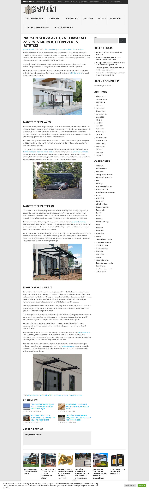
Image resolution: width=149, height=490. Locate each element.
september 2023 (101, 114)
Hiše (69, 49)
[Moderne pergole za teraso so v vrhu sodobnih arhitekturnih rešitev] (48, 460)
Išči (95, 37)
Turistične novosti (63, 28)
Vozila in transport (102, 260)
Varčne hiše (100, 254)
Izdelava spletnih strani (104, 186)
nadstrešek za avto (75, 73)
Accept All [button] (142, 485)
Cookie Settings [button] (130, 485)
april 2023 (99, 126)
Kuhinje (98, 195)
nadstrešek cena (32, 395)
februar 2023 (100, 132)
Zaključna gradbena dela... (113, 2)
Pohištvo (99, 216)
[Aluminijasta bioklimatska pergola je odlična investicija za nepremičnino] (100, 460)
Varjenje (98, 257)
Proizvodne (115, 19)
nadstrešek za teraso (79, 222)
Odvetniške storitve (102, 207)
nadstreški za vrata (68, 346)
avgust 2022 (100, 146)
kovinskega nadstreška (80, 152)
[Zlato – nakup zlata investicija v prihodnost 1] (117, 460)
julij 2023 (99, 120)
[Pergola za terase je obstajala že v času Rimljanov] (31, 460)
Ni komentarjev (78, 49)
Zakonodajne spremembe (104, 263)
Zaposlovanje (100, 266)
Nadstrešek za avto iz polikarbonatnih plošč (38, 152)
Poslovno (88, 19)
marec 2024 (100, 108)
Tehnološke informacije (37, 28)
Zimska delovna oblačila (104, 269)
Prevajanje (99, 228)
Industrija (99, 183)
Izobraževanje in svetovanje (105, 192)
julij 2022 (99, 149)
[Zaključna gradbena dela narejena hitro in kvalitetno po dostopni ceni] (83, 460)
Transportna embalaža (103, 242)
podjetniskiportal (28, 49)
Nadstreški (99, 201)
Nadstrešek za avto (46, 395)
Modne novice (71, 19)
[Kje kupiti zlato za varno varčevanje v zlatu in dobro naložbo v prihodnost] (65, 460)
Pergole (98, 213)
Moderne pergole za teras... (68, 2)
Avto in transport (34, 19)
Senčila (98, 236)
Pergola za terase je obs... (45, 2)
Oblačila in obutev (102, 204)
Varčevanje (99, 251)
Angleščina (100, 166)
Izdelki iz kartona (102, 189)
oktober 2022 (100, 143)
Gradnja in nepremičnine (60, 49)
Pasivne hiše (100, 210)
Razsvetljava (100, 233)
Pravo (101, 19)
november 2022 (101, 140)
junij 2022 (99, 152)
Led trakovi (100, 198)
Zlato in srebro (101, 272)
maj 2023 (99, 123)
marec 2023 (100, 129)
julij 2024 (99, 105)
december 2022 (101, 138)
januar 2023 (100, 135)
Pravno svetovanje (102, 222)
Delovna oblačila (101, 169)
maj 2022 (99, 155)
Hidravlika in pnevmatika (104, 177)
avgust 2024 (100, 102)
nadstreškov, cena (84, 332)
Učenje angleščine (102, 248)
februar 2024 (100, 111)
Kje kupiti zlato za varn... (90, 2)
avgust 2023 (100, 117)
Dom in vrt (54, 19)
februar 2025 (100, 96)
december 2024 (101, 99)
